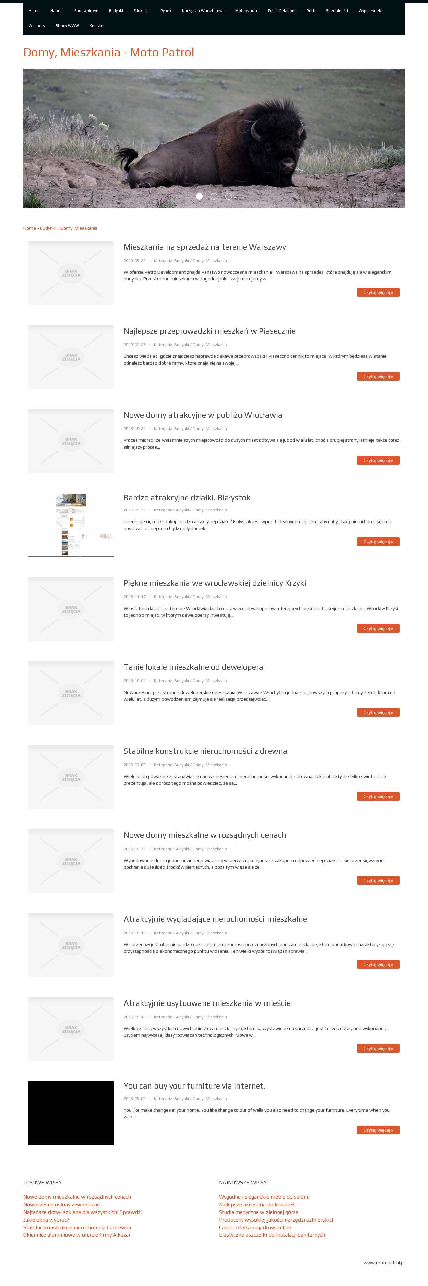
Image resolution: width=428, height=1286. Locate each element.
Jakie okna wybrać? (46, 1220)
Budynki (48, 228)
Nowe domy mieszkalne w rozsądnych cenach (77, 1197)
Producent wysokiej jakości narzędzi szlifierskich (277, 1220)
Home (29, 228)
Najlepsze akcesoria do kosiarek (257, 1204)
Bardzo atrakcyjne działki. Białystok (187, 497)
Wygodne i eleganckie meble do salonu (264, 1197)
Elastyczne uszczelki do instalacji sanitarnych (272, 1235)
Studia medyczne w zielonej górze (258, 1212)
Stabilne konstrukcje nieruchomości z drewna (77, 1227)
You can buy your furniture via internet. (195, 1085)
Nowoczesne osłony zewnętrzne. (62, 1204)
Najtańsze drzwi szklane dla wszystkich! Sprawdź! (82, 1212)
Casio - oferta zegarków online (255, 1227)
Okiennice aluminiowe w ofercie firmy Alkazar (77, 1235)
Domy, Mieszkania (78, 228)
